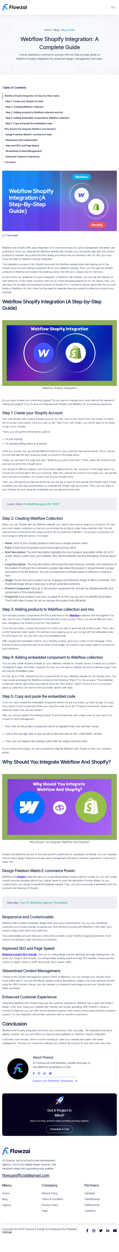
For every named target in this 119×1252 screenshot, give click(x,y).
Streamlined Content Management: (24, 151)
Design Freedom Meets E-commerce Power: (29, 134)
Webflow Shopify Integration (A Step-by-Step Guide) (31, 95)
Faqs (45, 1210)
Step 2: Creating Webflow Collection (25, 106)
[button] (113, 7)
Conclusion (10, 162)
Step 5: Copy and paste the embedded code (29, 123)
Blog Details (68, 29)
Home (47, 29)
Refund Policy (50, 1193)
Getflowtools (91, 1204)
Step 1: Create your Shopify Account (25, 101)
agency (6, 1204)
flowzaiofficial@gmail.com (25, 1175)
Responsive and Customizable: (22, 140)
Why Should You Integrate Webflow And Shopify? (30, 128)
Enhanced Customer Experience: (23, 156)
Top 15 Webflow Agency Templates (44, 902)
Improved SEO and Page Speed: (22, 145)
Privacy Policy (50, 1204)
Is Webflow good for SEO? (41, 504)
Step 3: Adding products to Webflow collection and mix (35, 112)
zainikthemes (92, 1199)
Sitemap (7, 1232)
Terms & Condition (52, 1199)
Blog (56, 29)
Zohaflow (89, 1210)
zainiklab (89, 1193)
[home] (14, 7)
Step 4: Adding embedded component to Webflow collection (38, 117)
